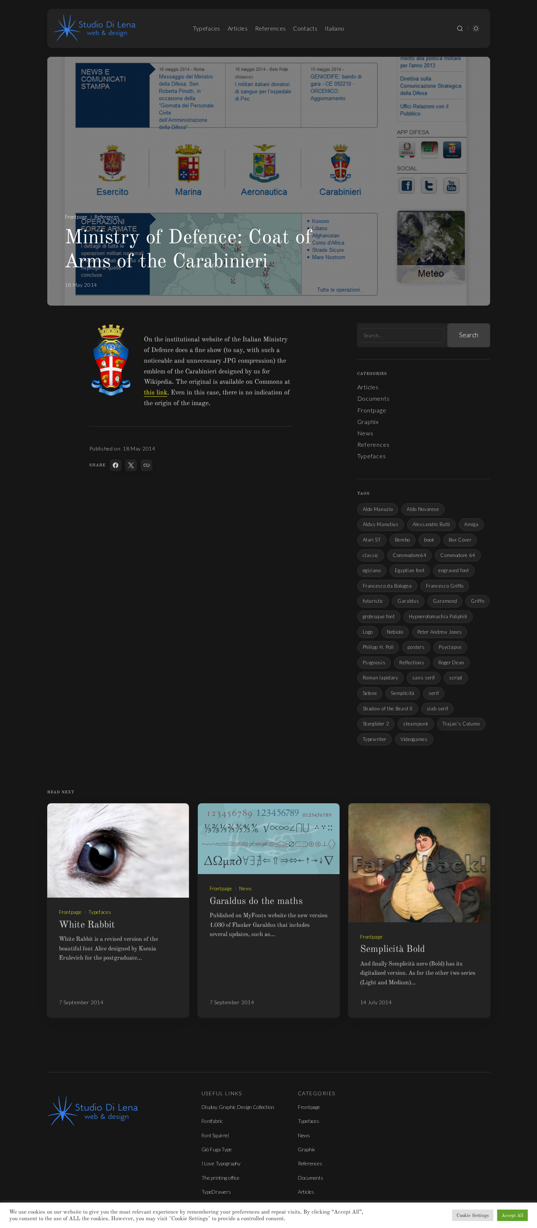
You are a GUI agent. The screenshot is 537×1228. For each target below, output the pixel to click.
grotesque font (379, 616)
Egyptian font (409, 570)
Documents (373, 398)
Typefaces (371, 455)
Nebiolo (395, 632)
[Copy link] (146, 465)
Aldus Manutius (381, 524)
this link (155, 392)
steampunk (415, 724)
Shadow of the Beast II (388, 709)
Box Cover (460, 540)
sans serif (424, 678)
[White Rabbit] (118, 850)
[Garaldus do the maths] (269, 838)
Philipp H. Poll (378, 647)
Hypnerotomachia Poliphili (438, 616)
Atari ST (372, 540)
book (429, 540)
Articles (368, 386)
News (365, 432)
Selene (370, 693)
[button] (460, 28)
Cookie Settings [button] (473, 1215)
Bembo (402, 540)
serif (433, 693)
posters (416, 647)
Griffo (477, 601)
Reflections (411, 662)
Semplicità (402, 693)
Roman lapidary (380, 678)
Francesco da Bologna (387, 586)
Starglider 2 (376, 724)
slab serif (437, 709)
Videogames (414, 739)
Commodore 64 (457, 555)
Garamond (445, 601)
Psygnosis (374, 662)
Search (468, 335)
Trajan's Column (461, 724)
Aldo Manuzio (378, 509)
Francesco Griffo (445, 586)
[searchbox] (400, 335)
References (107, 217)
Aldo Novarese (423, 509)
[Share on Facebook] (115, 465)
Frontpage (76, 217)
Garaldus (408, 601)
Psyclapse (450, 647)
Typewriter (375, 739)
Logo (368, 632)
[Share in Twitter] (131, 465)
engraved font (453, 570)
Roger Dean (451, 662)
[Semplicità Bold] (419, 862)
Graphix (368, 421)
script (455, 678)
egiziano (372, 570)
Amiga (471, 524)
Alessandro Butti (431, 524)
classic (371, 555)
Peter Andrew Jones (439, 632)
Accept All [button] (512, 1215)
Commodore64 (409, 555)
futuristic (373, 601)
